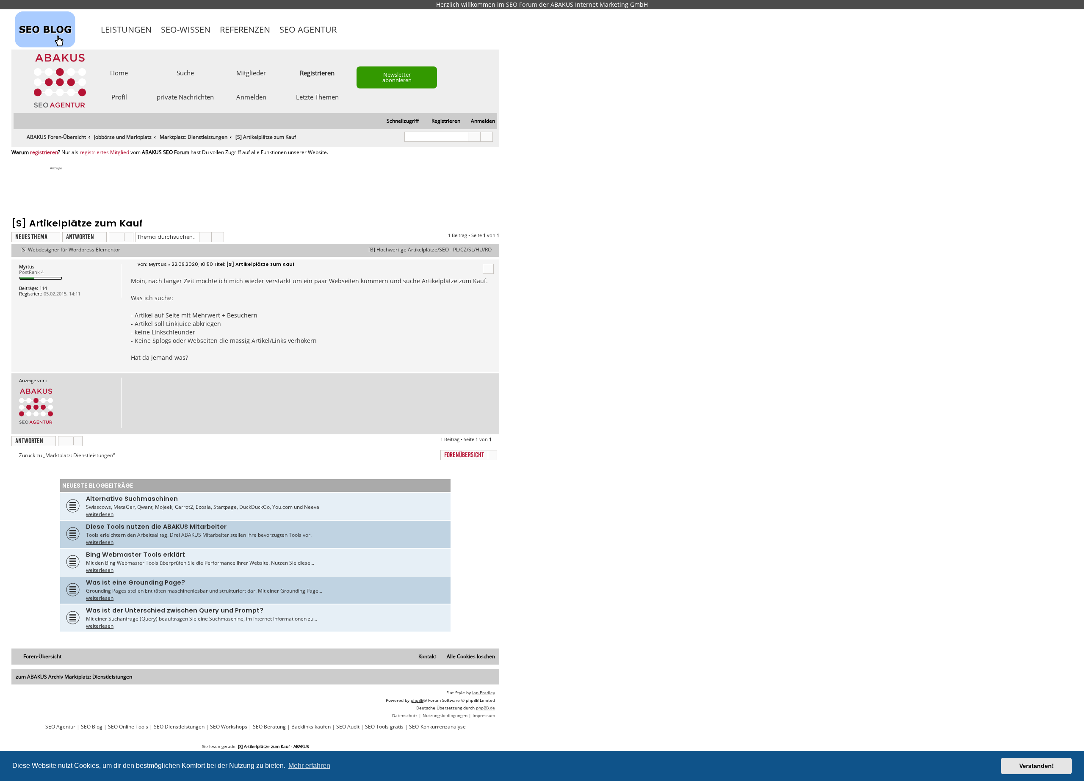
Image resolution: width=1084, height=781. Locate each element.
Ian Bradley (483, 692)
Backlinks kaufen (311, 726)
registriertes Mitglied (104, 152)
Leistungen (126, 29)
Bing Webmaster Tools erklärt (135, 554)
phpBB (417, 700)
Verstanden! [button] (1036, 765)
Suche (185, 72)
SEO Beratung (269, 726)
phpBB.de (485, 708)
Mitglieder (251, 72)
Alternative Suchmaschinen (132, 498)
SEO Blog (91, 726)
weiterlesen (99, 514)
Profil (119, 96)
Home (119, 72)
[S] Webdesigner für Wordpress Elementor (70, 249)
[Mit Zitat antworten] (488, 269)
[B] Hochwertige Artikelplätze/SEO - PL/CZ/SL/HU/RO (430, 249)
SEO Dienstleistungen (179, 726)
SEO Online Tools (128, 726)
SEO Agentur (308, 29)
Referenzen (245, 29)
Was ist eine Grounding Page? (135, 582)
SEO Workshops (228, 726)
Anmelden (251, 96)
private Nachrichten (185, 96)
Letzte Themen (317, 96)
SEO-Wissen (185, 29)
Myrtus (26, 266)
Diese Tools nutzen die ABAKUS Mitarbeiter (156, 526)
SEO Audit (347, 726)
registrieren (44, 152)
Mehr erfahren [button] (309, 765)
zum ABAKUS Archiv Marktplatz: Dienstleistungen (74, 676)
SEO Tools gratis (384, 726)
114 (43, 288)
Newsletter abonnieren (397, 77)
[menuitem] (479, 121)
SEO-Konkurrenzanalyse (437, 726)
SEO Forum (521, 4)
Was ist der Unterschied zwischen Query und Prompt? (174, 610)
